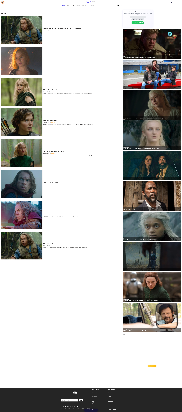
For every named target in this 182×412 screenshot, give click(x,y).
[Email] (75, 406)
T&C (75, 408)
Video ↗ (109, 397)
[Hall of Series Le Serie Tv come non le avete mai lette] (2, 2)
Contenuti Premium (94, 392)
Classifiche (93, 403)
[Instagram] (117, 5)
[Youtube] (65, 406)
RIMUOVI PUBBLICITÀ (152, 365)
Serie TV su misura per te (76, 5)
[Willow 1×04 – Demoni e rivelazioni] (21, 184)
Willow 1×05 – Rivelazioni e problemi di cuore (53, 151)
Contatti (66, 408)
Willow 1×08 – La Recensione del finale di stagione (54, 59)
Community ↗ (110, 396)
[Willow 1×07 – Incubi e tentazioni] (21, 92)
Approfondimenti (94, 396)
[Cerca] (15, 2)
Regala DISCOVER (110, 401)
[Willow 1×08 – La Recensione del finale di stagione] (21, 61)
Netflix (93, 398)
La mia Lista (84, 5)
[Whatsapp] (121, 5)
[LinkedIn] (72, 406)
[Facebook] (60, 406)
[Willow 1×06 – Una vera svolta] (21, 122)
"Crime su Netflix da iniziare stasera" (138, 19)
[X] (63, 406)
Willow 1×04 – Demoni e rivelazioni (51, 182)
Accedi (179, 2)
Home (1, 10)
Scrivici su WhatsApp (138, 22)
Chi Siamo (62, 408)
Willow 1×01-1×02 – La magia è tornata (52, 243)
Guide (93, 402)
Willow (4, 10)
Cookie (73, 408)
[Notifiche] (171, 2)
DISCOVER (89, 2)
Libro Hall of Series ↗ (111, 398)
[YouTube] (118, 5)
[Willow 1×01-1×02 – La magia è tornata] (21, 246)
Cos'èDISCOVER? (93, 2)
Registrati (175, 2)
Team (78, 408)
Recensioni (93, 395)
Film (92, 397)
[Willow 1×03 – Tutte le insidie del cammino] (21, 215)
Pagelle (93, 401)
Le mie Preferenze (91, 5)
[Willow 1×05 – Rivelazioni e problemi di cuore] (21, 153)
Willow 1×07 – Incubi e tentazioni (50, 89)
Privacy (69, 408)
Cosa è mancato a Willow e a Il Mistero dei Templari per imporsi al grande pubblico (62, 28)
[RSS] (77, 406)
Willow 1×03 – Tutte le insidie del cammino (53, 213)
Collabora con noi (83, 408)
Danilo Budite (52, 30)
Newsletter (109, 395)
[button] (69, 5)
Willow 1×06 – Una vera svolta (50, 120)
